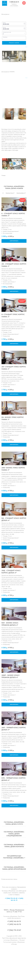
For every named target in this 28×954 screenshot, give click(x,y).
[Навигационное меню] (24, 2)
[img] (4, 3)
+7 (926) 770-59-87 (14, 930)
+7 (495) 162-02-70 (14, 924)
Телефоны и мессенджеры (14, 4)
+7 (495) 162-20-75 (14, 2)
